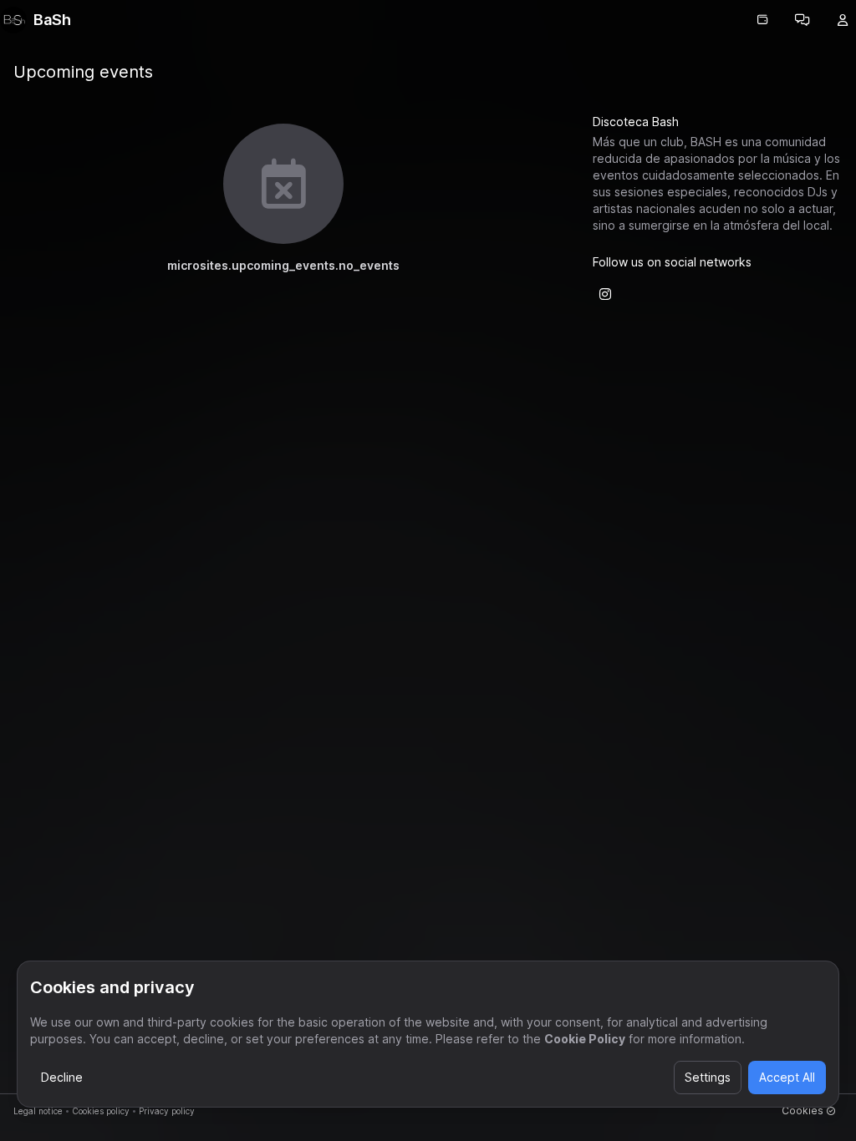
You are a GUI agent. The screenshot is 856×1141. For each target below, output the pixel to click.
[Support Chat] (802, 20)
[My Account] (842, 20)
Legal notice (38, 1111)
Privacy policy (167, 1111)
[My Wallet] (762, 20)
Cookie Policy (584, 1039)
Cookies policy (101, 1111)
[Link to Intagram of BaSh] (605, 294)
